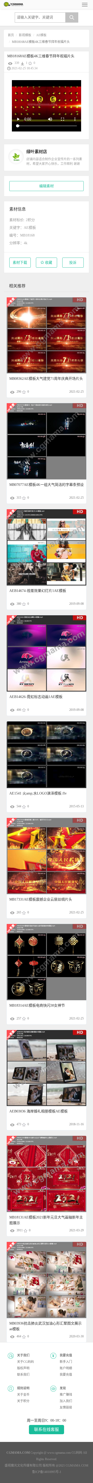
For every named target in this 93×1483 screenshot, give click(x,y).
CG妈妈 (77, 1452)
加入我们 (66, 1401)
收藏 (48, 263)
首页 (11, 35)
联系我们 (23, 1374)
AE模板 (41, 35)
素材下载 (20, 263)
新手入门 (66, 1362)
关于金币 (23, 1394)
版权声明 (23, 1368)
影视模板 (25, 35)
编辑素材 (46, 186)
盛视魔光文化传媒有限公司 (23, 1465)
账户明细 (66, 1368)
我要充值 (66, 1374)
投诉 (72, 263)
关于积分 (23, 1401)
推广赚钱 (66, 1394)
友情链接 (66, 1407)
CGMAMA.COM (77, 1465)
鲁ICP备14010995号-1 (46, 1472)
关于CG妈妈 (25, 1362)
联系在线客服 (46, 1429)
